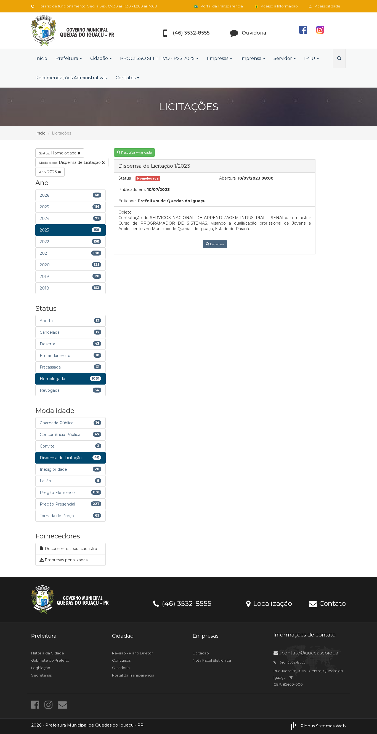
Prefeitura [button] (67, 58)
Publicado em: (132, 189)
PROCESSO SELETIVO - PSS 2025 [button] (158, 58)
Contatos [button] (126, 77)
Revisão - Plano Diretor (132, 653)
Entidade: (127, 200)
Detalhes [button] (216, 244)
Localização (271, 603)
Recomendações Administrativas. (71, 77)
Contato (331, 603)
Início (41, 58)
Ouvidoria (121, 667)
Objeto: (125, 212)
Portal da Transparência (221, 6)
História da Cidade (47, 653)
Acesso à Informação (279, 6)
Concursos (121, 660)
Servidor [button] (283, 58)
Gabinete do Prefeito (50, 660)
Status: (125, 178)
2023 (48, 171)
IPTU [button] (310, 58)
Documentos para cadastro (70, 548)
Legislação (40, 667)
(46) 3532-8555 (185, 603)
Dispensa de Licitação (70, 162)
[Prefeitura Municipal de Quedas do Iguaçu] (81, 30)
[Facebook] (36, 705)
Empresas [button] (218, 58)
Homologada (58, 153)
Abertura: (228, 178)
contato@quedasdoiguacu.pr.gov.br (323, 653)
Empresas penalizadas (65, 559)
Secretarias (41, 675)
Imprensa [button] (251, 58)
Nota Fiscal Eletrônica (212, 660)
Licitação (201, 653)
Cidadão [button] (99, 58)
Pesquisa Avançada (136, 152)
